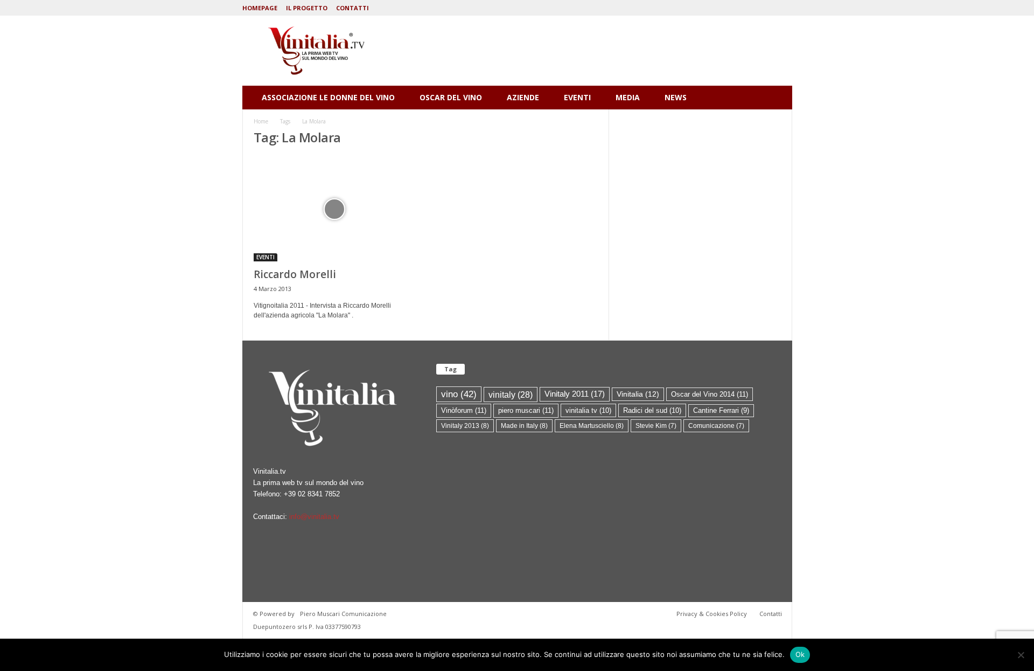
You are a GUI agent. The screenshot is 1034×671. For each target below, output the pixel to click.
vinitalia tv (588, 410)
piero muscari (526, 410)
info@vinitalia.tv (314, 517)
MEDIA (628, 97)
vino (459, 394)
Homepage (259, 8)
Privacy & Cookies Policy (711, 614)
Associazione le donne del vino (328, 97)
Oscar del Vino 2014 (709, 394)
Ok (800, 654)
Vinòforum (463, 410)
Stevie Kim (655, 426)
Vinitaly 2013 (465, 426)
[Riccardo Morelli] (334, 209)
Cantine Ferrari (721, 410)
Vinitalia (638, 394)
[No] (1020, 654)
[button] (776, 97)
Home (261, 121)
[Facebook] (784, 8)
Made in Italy (524, 426)
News (676, 97)
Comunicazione (716, 426)
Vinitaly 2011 (574, 394)
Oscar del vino (451, 97)
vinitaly (510, 394)
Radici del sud (652, 410)
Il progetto (306, 8)
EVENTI (577, 97)
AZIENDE (523, 97)
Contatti (352, 8)
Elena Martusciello (592, 426)
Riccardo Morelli (295, 274)
